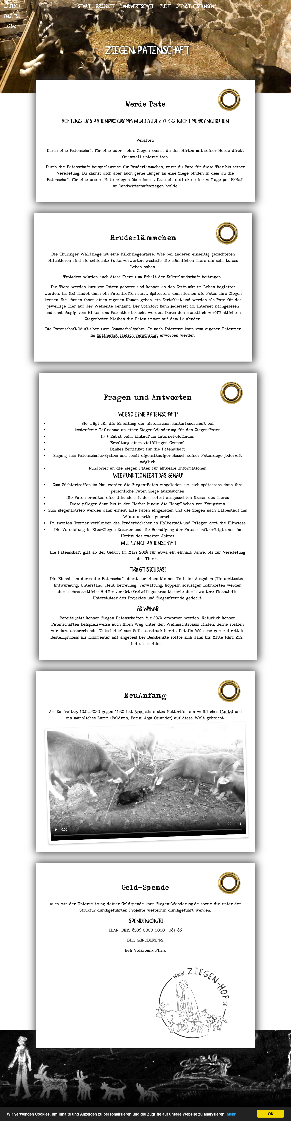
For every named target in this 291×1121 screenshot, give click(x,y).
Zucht (165, 6)
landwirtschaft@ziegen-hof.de (149, 186)
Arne (139, 712)
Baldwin (120, 718)
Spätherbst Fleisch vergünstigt (127, 335)
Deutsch (11, 6)
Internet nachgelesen (218, 306)
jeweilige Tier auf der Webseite (80, 306)
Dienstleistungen (194, 6)
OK (270, 1113)
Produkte (105, 6)
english (11, 16)
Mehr (231, 1114)
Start (84, 6)
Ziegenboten (97, 319)
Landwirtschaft (136, 6)
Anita (226, 712)
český (11, 26)
